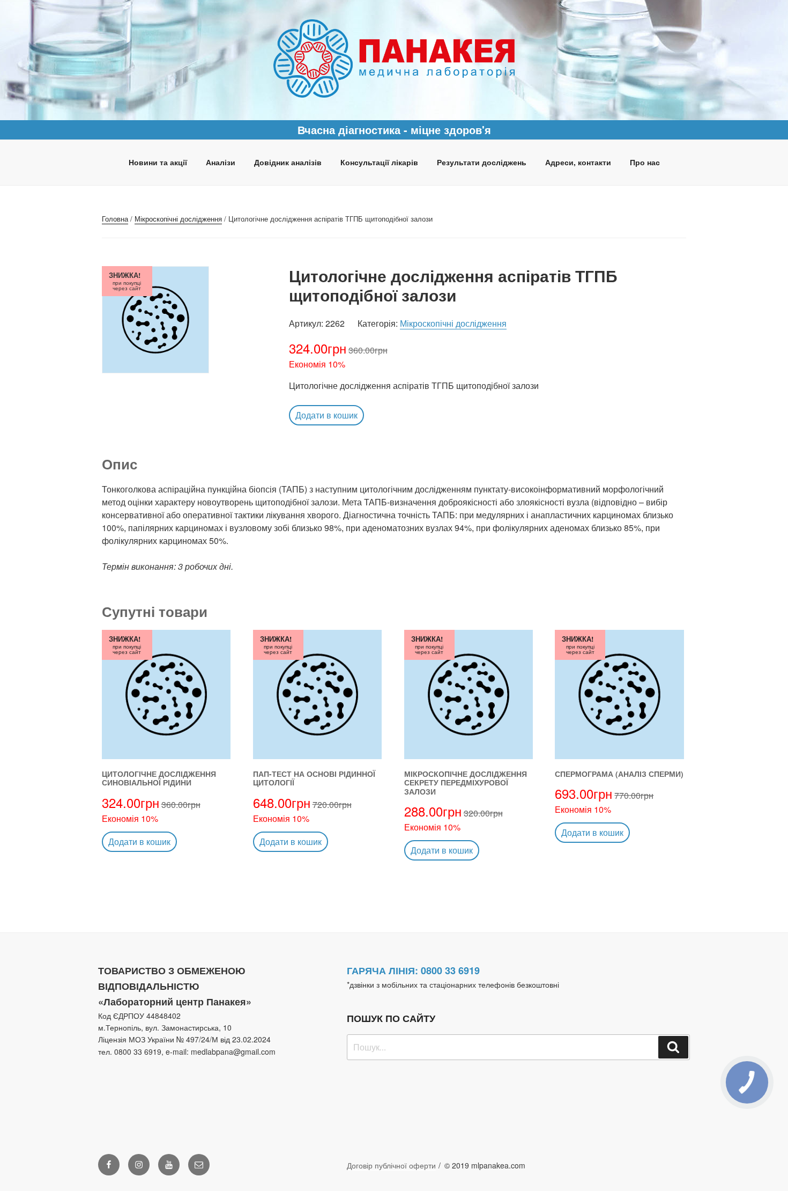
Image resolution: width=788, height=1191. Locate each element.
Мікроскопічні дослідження (178, 219)
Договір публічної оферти (391, 1165)
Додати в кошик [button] (326, 415)
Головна (115, 219)
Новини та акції (158, 162)
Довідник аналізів (288, 162)
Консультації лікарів (379, 162)
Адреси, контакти (578, 162)
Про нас (645, 162)
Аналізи (220, 162)
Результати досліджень (481, 162)
